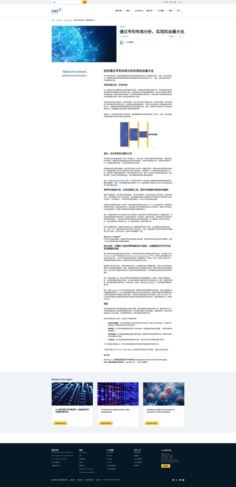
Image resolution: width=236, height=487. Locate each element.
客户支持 (166, 2)
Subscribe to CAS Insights (148, 448)
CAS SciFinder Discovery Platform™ (62, 456)
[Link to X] (178, 36)
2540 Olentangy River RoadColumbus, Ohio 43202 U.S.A (169, 461)
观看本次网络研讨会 (161, 350)
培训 (171, 2)
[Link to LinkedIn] (180, 36)
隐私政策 (79, 480)
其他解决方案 (55, 466)
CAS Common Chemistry (86, 469)
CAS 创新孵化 (138, 462)
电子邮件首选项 (89, 480)
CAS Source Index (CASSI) (87, 472)
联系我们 (165, 466)
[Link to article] (183, 36)
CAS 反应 (109, 456)
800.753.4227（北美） (167, 456)
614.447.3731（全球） (167, 458)
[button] (181, 2)
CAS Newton (139, 10)
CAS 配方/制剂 (110, 469)
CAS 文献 (109, 459)
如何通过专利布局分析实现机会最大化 (74, 76)
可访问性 (98, 480)
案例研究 (81, 466)
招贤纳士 (136, 456)
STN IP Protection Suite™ (59, 459)
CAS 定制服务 (56, 462)
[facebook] (175, 36)
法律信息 (72, 480)
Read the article (60, 423)
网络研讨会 (82, 459)
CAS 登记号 (151, 282)
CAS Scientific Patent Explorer (139, 256)
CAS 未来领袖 (138, 459)
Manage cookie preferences (111, 480)
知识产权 (122, 27)
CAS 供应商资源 (111, 466)
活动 (80, 456)
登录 (175, 2)
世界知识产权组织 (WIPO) (116, 181)
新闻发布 (136, 466)
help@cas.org (165, 454)
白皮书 (81, 462)
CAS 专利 (109, 462)
